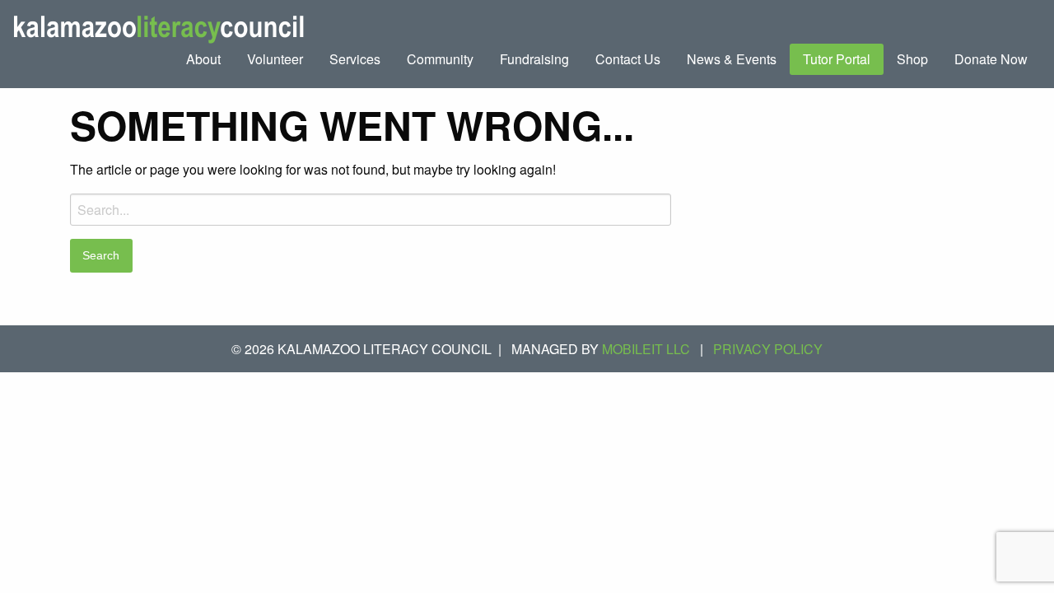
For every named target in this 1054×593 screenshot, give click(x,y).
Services (354, 58)
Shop (912, 58)
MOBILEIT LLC (646, 348)
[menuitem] (203, 59)
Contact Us (627, 58)
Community (440, 58)
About (203, 58)
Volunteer (275, 58)
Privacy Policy (768, 348)
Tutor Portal (836, 58)
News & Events (732, 58)
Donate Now (991, 58)
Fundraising (534, 58)
